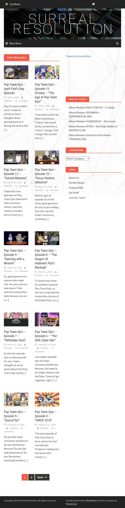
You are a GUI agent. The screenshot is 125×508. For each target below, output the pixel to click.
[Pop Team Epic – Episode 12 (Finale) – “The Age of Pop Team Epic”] (47, 71)
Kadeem (8, 100)
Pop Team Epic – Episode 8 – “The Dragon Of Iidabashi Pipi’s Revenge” (46, 259)
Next (40, 477)
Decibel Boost (76, 182)
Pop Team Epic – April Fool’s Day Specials (15, 89)
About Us (74, 177)
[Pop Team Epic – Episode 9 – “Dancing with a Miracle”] (16, 237)
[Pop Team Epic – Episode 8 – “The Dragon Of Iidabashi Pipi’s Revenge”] (47, 237)
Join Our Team (77, 197)
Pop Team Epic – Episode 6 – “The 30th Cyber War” (46, 336)
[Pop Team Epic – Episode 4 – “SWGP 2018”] (47, 399)
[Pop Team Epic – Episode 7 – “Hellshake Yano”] (16, 319)
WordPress (91, 500)
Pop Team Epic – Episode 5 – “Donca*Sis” (15, 416)
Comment (23, 100)
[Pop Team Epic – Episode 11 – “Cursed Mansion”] (16, 157)
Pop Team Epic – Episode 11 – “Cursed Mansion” (15, 174)
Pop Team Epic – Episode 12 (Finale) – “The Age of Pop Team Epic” (46, 93)
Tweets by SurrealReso (78, 56)
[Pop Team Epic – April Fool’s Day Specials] (16, 71)
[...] (5, 129)
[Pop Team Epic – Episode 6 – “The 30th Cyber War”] (47, 319)
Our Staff (74, 192)
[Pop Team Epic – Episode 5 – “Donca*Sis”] (16, 399)
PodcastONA (76, 187)
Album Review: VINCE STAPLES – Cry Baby (92, 107)
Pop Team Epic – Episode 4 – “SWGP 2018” (46, 416)
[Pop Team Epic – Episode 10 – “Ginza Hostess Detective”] (47, 157)
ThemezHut (71, 503)
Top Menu (14, 4)
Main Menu (15, 43)
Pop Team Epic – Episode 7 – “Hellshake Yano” (15, 336)
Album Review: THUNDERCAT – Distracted (92, 121)
